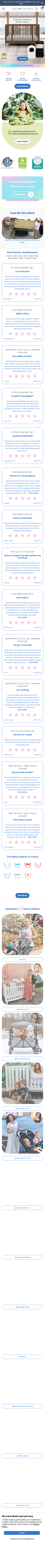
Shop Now (22, 59)
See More (22, 895)
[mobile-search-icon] (36, 8)
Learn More (22, 86)
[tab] (13, 62)
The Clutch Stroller (22, 552)
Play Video (19, 194)
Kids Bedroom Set (22, 310)
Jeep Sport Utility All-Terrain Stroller (22, 351)
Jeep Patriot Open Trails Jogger (22, 767)
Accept (22, 1533)
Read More (33, 493)
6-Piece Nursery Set (22, 267)
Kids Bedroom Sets (22, 594)
